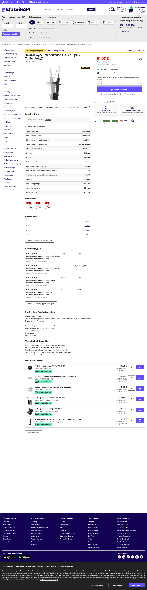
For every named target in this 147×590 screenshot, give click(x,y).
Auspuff (91, 522)
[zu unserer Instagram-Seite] (128, 557)
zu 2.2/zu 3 (19, 23)
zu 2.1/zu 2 (5, 23)
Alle (32, 22)
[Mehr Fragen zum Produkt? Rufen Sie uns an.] (106, 110)
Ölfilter (90, 539)
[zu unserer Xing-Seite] (132, 557)
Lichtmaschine (93, 533)
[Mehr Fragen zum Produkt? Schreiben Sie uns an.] (132, 110)
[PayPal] (98, 121)
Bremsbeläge (92, 524)
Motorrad (65, 22)
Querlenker (92, 542)
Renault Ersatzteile (123, 539)
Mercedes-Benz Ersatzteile (126, 530)
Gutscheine (35, 545)
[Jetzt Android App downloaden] (24, 557)
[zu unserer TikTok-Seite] (141, 557)
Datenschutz (64, 524)
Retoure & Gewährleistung (40, 527)
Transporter (94, 22)
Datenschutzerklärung (49, 580)
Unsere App (7, 542)
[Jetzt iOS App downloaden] (10, 557)
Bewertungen (7, 539)
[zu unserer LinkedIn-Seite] (137, 557)
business (7, 524)
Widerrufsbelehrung (66, 539)
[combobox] (66, 9)
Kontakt (62, 522)
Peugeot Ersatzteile (123, 536)
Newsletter (141, 2)
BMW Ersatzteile (122, 524)
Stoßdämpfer (92, 545)
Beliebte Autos (36, 542)
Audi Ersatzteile (122, 522)
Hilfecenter (125, 31)
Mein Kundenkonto (115, 2)
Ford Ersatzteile (122, 527)
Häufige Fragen (36, 533)
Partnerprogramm (9, 530)
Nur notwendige (97, 585)
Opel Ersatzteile (122, 533)
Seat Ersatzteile (122, 542)
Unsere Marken (36, 539)
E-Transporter (111, 22)
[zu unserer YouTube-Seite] (123, 557)
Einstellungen (117, 585)
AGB (61, 527)
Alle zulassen (137, 585)
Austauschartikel (37, 530)
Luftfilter (91, 536)
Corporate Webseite (10, 527)
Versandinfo (35, 524)
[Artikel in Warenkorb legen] (140, 367)
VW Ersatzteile (122, 547)
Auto (41, 22)
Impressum (63, 530)
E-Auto (52, 22)
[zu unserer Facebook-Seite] (119, 557)
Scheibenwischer (94, 547)
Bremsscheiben (93, 530)
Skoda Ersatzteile (123, 545)
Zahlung (34, 522)
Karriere (5, 536)
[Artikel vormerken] (141, 59)
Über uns (6, 522)
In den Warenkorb (121, 89)
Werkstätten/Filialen (10, 533)
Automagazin (35, 536)
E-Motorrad (79, 22)
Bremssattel (92, 527)
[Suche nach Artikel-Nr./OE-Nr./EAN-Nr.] (91, 9)
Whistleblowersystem (67, 533)
